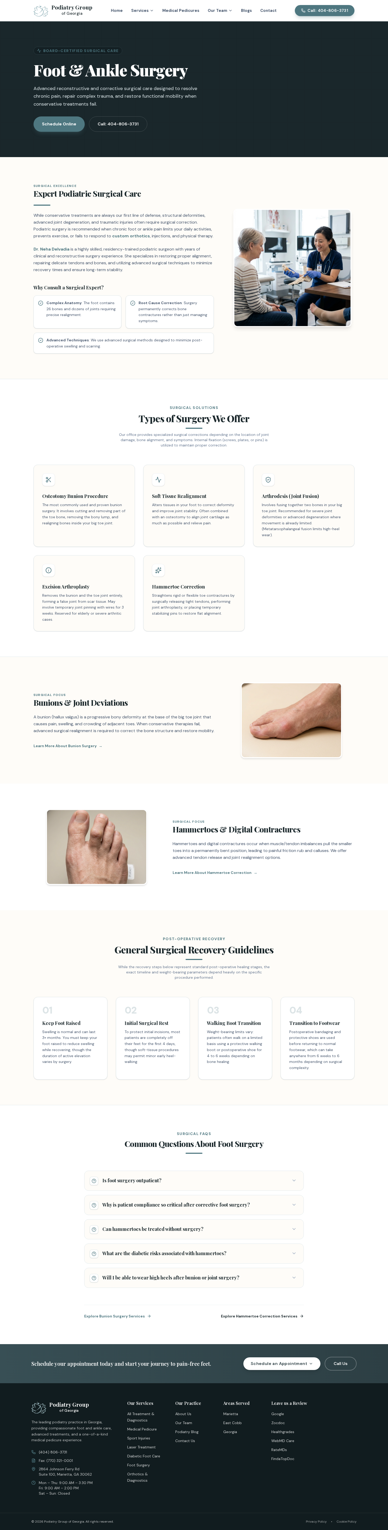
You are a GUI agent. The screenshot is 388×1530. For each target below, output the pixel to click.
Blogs (246, 10)
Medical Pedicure (142, 1429)
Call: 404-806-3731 (118, 124)
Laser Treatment (141, 1447)
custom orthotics (131, 236)
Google (277, 1413)
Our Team (183, 1422)
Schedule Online (59, 124)
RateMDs (279, 1449)
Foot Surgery (138, 1465)
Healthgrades (282, 1431)
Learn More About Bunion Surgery (68, 745)
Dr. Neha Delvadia (51, 249)
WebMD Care (282, 1440)
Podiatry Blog (186, 1431)
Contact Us (185, 1440)
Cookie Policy (347, 1521)
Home (117, 10)
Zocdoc (278, 1422)
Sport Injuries (138, 1438)
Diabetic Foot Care (143, 1456)
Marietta (230, 1413)
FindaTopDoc (282, 1458)
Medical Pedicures (180, 10)
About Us (183, 1413)
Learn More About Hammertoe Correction (215, 872)
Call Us (341, 1363)
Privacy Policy (316, 1521)
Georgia (230, 1431)
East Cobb (232, 1422)
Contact (268, 10)
